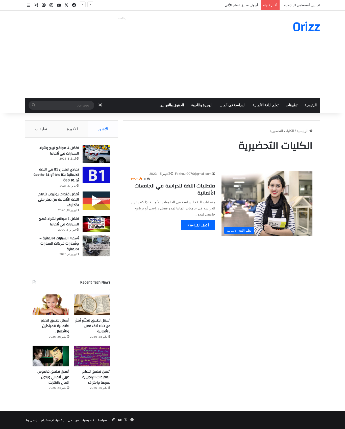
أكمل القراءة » (198, 225)
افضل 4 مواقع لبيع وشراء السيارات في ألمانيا (59, 151)
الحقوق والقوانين (172, 105)
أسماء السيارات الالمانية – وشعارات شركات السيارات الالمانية (59, 243)
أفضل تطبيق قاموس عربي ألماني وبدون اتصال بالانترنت (53, 377)
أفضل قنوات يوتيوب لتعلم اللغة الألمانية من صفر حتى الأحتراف (58, 199)
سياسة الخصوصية (94, 420)
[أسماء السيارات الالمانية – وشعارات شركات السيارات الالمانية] (96, 245)
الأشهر (103, 128)
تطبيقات (292, 105)
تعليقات (41, 128)
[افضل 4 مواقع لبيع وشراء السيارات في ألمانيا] (96, 154)
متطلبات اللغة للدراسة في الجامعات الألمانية (175, 189)
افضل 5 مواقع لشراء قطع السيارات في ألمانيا (59, 222)
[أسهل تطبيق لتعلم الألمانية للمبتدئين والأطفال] (51, 304)
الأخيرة (72, 128)
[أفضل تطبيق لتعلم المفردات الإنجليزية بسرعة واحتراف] (92, 356)
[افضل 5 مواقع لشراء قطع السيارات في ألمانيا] (96, 224)
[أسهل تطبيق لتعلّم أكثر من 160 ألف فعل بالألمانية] (92, 304)
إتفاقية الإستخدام (52, 420)
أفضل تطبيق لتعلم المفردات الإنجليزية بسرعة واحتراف (96, 377)
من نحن (73, 420)
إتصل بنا (31, 420)
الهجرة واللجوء (201, 105)
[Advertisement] (122, 57)
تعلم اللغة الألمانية (266, 105)
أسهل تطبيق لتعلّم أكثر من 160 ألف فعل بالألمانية (92, 326)
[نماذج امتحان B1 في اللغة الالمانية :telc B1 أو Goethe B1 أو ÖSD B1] (96, 175)
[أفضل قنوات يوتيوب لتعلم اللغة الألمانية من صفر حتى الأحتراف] (96, 200)
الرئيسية (311, 105)
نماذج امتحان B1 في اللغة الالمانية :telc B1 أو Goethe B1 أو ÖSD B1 (56, 175)
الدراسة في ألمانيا (232, 105)
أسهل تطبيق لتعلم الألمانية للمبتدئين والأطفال (226, 5)
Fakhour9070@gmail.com (193, 174)
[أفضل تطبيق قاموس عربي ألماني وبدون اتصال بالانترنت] (51, 356)
